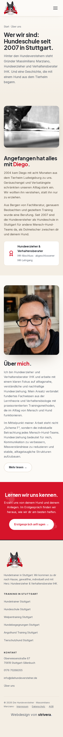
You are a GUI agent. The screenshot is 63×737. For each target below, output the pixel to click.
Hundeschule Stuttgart (17, 609)
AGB (51, 706)
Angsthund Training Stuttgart (21, 632)
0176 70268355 (13, 670)
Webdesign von (31, 715)
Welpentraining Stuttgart (18, 617)
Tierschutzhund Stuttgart (18, 640)
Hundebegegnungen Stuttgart (21, 624)
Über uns (9, 685)
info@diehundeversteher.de (20, 678)
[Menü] (55, 8)
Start (6, 26)
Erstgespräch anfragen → (31, 524)
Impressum (22, 706)
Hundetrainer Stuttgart (17, 601)
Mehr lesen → (18, 467)
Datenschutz (38, 706)
